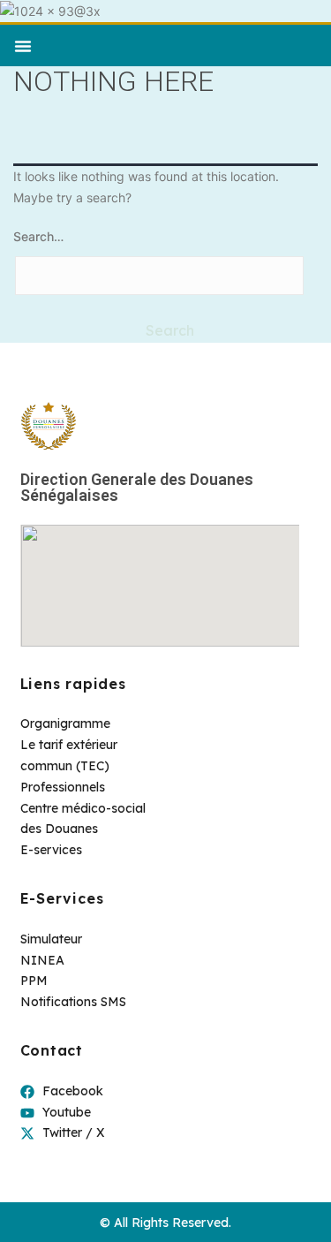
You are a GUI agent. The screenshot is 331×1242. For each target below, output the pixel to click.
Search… (38, 236)
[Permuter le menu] (23, 46)
